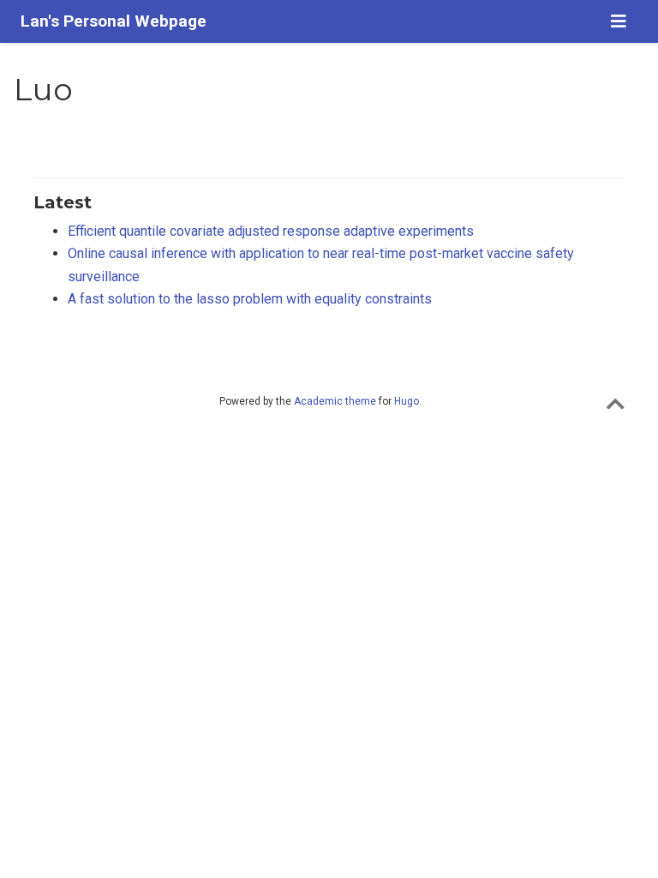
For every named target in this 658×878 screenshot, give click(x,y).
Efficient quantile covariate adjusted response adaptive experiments (271, 231)
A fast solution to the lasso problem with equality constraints (250, 299)
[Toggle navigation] (618, 21)
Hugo (406, 401)
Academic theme (335, 401)
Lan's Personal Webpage (113, 21)
